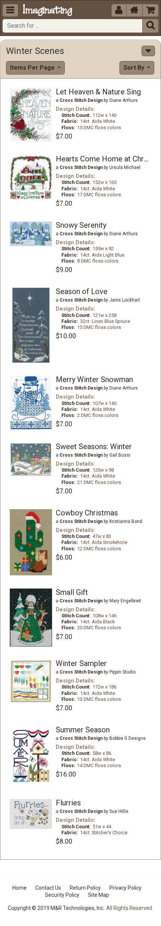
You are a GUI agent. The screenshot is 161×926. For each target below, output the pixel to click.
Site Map (98, 895)
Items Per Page (33, 67)
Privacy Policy (125, 888)
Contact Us (48, 888)
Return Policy (85, 888)
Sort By (135, 67)
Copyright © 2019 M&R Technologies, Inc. (56, 908)
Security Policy (62, 895)
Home (19, 888)
